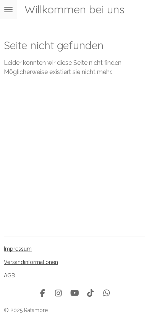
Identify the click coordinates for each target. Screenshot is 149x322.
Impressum (18, 249)
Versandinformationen (31, 262)
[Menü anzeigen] (8, 9)
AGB (9, 275)
